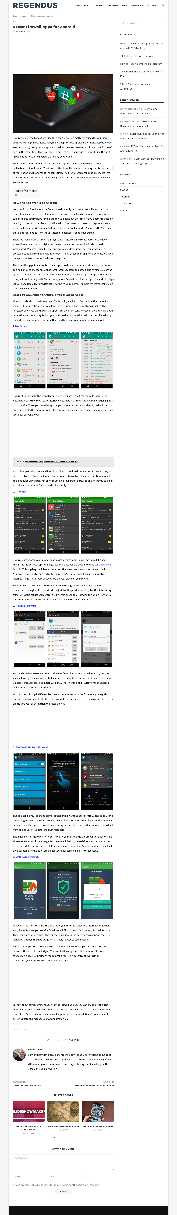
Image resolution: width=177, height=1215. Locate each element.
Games (126, 196)
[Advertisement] (63, 55)
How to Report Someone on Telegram (141, 63)
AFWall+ (21, 491)
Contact (100, 5)
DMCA (124, 5)
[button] (16, 1119)
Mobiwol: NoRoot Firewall (32, 747)
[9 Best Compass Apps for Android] (63, 1111)
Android (17, 1029)
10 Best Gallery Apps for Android (98, 1126)
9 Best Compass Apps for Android (63, 1126)
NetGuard (21, 326)
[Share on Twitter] (72, 1040)
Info (124, 210)
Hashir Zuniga (26, 31)
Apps (24, 16)
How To (126, 203)
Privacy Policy (137, 5)
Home (77, 5)
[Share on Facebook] (69, 1040)
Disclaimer (113, 5)
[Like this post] (67, 1040)
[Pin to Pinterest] (75, 1040)
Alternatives (129, 183)
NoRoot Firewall (26, 605)
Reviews (152, 5)
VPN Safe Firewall (27, 856)
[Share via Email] (78, 1040)
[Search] (163, 5)
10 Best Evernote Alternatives (136, 56)
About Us (88, 5)
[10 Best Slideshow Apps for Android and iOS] (29, 1111)
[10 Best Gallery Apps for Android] (98, 1111)
